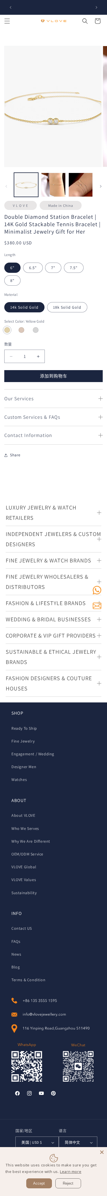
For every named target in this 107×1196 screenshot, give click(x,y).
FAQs (15, 941)
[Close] (102, 1152)
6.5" (33, 267)
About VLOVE (23, 815)
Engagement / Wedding (32, 753)
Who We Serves (25, 828)
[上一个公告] (10, 7)
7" (53, 267)
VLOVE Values (23, 879)
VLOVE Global (23, 866)
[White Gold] (36, 330)
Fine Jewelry (23, 741)
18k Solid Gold (67, 307)
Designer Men (23, 766)
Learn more (70, 1171)
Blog (15, 967)
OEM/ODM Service (27, 854)
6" (12, 267)
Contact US (21, 928)
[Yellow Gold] (7, 330)
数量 (8, 344)
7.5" (74, 267)
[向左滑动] (6, 186)
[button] (7, 21)
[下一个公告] (96, 7)
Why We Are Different (30, 841)
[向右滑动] (100, 186)
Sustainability (24, 892)
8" (12, 280)
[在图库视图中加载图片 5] (80, 185)
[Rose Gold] (21, 330)
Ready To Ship (24, 728)
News (16, 954)
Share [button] (15, 454)
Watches (19, 779)
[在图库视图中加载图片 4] (53, 185)
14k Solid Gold (24, 307)
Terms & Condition (28, 979)
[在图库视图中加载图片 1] (26, 185)
